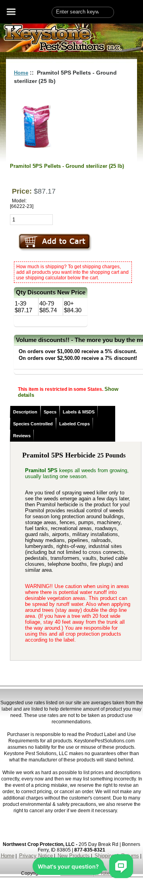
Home (21, 73)
